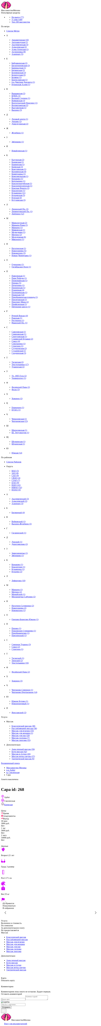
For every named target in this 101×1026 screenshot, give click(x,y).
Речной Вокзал (20, 316)
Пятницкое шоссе (21, 307)
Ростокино (18, 320)
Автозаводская (20, 42)
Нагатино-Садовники (23, 606)
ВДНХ (16, 96)
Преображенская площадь (25, 297)
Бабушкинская (19, 63)
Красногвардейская (22, 183)
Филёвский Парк (21, 672)
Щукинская (18, 444)
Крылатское (18, 190)
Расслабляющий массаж (24, 728)
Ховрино (17, 398)
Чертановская (20, 421)
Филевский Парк (21, 387)
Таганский (18, 658)
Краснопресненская (22, 186)
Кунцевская (18, 195)
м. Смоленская (12, 772)
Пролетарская (19, 299)
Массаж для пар (21, 735)
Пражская (18, 295)
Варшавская (18, 93)
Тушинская (18, 367)
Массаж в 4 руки (21, 754)
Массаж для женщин (22, 733)
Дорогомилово (20, 544)
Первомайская (19, 280)
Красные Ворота (20, 188)
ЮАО (16, 485)
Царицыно (18, 407)
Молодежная (19, 237)
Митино (17, 235)
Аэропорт (17, 54)
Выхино (17, 110)
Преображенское (20, 633)
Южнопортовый (20, 703)
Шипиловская (19, 430)
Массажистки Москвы (16, 768)
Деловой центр (20, 119)
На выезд (18, 17)
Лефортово (18, 581)
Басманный (18, 512)
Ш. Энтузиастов (20, 432)
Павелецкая (18, 276)
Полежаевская (19, 292)
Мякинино (18, 239)
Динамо (17, 121)
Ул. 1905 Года (19, 376)
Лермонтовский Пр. (22, 211)
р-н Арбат (10, 770)
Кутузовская (19, 200)
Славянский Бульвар (22, 339)
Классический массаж (23, 726)
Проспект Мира (20, 302)
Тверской (17, 660)
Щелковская (18, 441)
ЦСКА (16, 410)
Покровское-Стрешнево (24, 631)
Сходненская (19, 353)
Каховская (18, 162)
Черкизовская (19, 419)
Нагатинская (19, 248)
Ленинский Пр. (20, 209)
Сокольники (19, 344)
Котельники (18, 181)
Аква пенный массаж (23, 749)
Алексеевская (19, 47)
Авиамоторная (20, 40)
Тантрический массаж (23, 759)
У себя (17, 19)
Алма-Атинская (20, 49)
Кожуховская (19, 169)
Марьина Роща (20, 225)
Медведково (18, 232)
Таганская (18, 362)
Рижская (17, 318)
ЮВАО (17, 487)
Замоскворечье (20, 553)
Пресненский (19, 635)
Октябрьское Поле (21, 267)
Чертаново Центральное (24, 692)
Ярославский (19, 712)
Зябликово (18, 142)
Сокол (16, 341)
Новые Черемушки (21, 255)
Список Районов (13, 462)
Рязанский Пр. (19, 323)
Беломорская (19, 73)
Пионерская (18, 288)
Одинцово (18, 264)
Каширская (18, 164)
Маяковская (18, 230)
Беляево (17, 77)
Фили (16, 389)
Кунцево (17, 572)
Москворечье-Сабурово (24, 597)
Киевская (17, 167)
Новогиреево (19, 251)
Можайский (18, 594)
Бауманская (18, 70)
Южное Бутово (20, 701)
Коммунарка (19, 174)
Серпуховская (19, 336)
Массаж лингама (21, 740)
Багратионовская (21, 65)
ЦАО (15, 483)
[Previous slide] (5, 912)
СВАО (16, 478)
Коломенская (19, 171)
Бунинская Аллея (21, 84)
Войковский (19, 521)
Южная (17, 453)
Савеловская (19, 332)
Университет (19, 378)
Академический (20, 499)
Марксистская (19, 223)
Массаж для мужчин (23, 731)
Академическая (20, 45)
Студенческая (19, 348)
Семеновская (19, 334)
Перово (16, 283)
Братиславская (19, 80)
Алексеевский (19, 501)
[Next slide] (95, 912)
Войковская (18, 100)
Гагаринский (19, 533)
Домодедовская (20, 124)
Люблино (18, 214)
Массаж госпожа (20, 738)
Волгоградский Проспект (24, 103)
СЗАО (16, 480)
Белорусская (19, 75)
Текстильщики (20, 364)
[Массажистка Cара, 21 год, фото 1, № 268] (50, 912)
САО (15, 475)
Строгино (17, 346)
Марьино (17, 227)
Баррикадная (19, 68)
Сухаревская (19, 351)
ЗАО (15, 473)
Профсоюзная (19, 304)
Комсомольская (20, 176)
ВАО (15, 471)
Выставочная (19, 108)
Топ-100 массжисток (21, 22)
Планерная (18, 290)
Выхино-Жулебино (22, 524)
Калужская (18, 160)
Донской (17, 542)
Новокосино (19, 253)
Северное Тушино (21, 644)
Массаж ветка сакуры (23, 756)
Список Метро (12, 31)
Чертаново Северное (22, 690)
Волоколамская (20, 105)
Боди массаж (19, 751)
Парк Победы (19, 278)
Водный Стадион (21, 98)
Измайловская (19, 151)
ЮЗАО (16, 490)
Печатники (18, 285)
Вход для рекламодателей (15, 1024)
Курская (17, 198)
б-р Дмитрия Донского (23, 82)
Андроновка (19, 52)
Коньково (17, 179)
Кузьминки (18, 193)
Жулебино (18, 133)
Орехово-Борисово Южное (25, 619)
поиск (10, 763)
